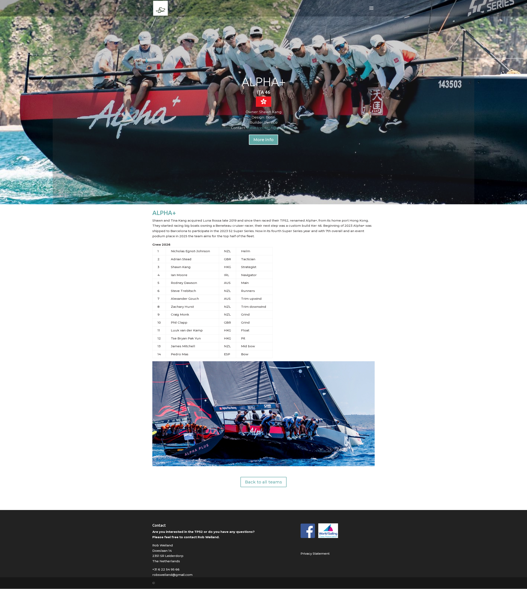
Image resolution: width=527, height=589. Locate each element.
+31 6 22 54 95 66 (166, 569)
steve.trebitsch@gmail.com (271, 128)
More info (263, 139)
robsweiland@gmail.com (172, 575)
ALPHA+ (263, 81)
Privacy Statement (315, 553)
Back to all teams (263, 482)
